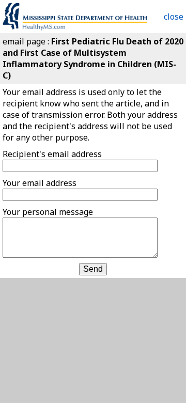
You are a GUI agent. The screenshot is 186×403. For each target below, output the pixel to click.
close (173, 16)
